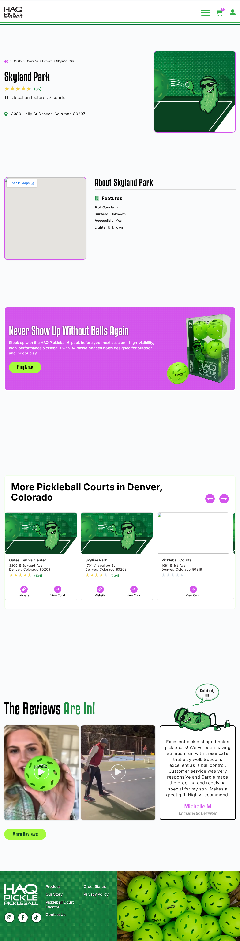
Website (24, 595)
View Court (57, 595)
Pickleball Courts (176, 560)
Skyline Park (96, 560)
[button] (205, 12)
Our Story (54, 894)
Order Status (95, 886)
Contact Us (56, 914)
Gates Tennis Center (27, 560)
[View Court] (57, 589)
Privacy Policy (96, 894)
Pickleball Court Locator (60, 904)
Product (53, 886)
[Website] (24, 589)
